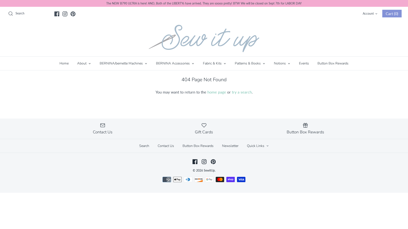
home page (216, 92)
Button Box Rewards (332, 63)
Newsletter (230, 146)
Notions (280, 63)
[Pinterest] (73, 13)
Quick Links (256, 146)
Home (64, 63)
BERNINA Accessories (173, 63)
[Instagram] (64, 13)
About (82, 63)
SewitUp (209, 170)
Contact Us (166, 146)
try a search (242, 92)
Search (144, 146)
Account (368, 13)
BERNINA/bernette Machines (122, 63)
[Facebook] (56, 13)
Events (304, 63)
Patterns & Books (248, 63)
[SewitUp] (204, 38)
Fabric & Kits (212, 63)
